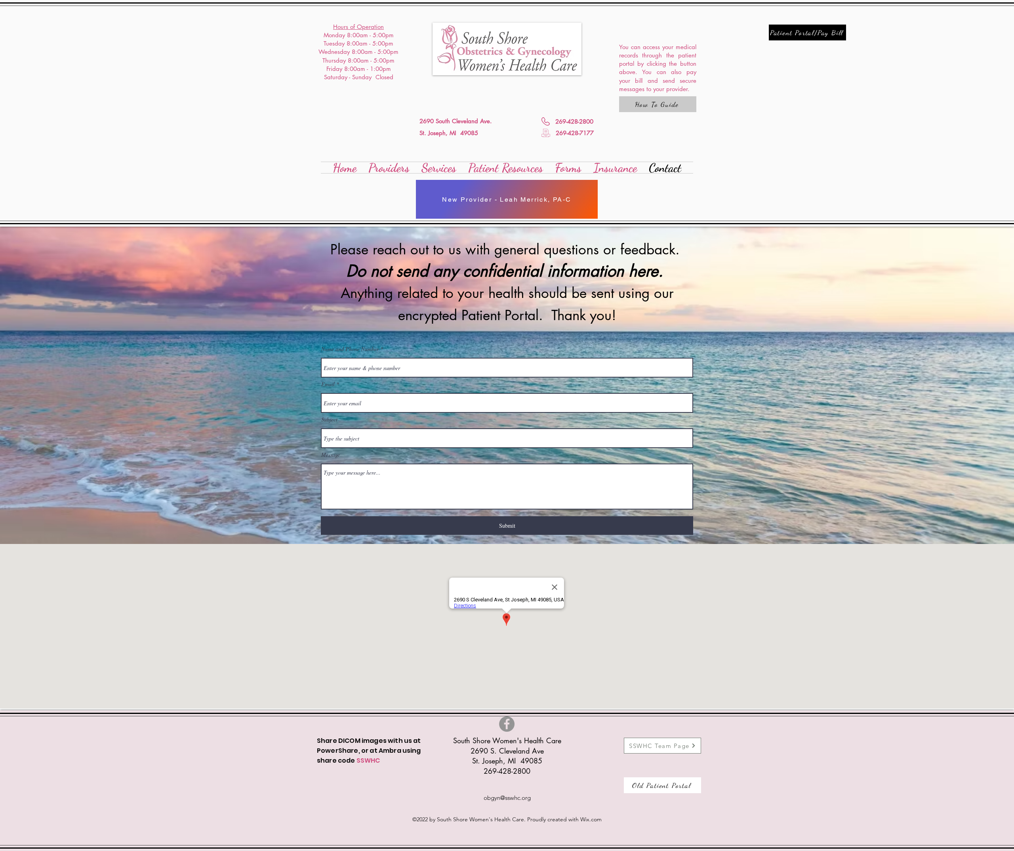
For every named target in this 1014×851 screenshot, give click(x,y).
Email (328, 384)
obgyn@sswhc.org (507, 797)
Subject (329, 419)
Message (330, 455)
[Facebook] (507, 724)
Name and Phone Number (350, 349)
